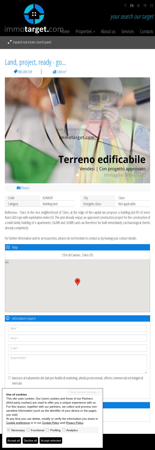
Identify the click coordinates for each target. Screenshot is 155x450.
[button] (16, 130)
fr (145, 5)
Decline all (30, 440)
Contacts (146, 31)
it (126, 5)
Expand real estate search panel (32, 42)
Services (127, 31)
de (138, 5)
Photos (24, 187)
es (151, 5)
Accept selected (51, 440)
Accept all (13, 440)
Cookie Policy (50, 422)
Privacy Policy (74, 422)
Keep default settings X (84, 392)
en (131, 5)
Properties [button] (84, 31)
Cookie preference (18, 422)
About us (108, 31)
